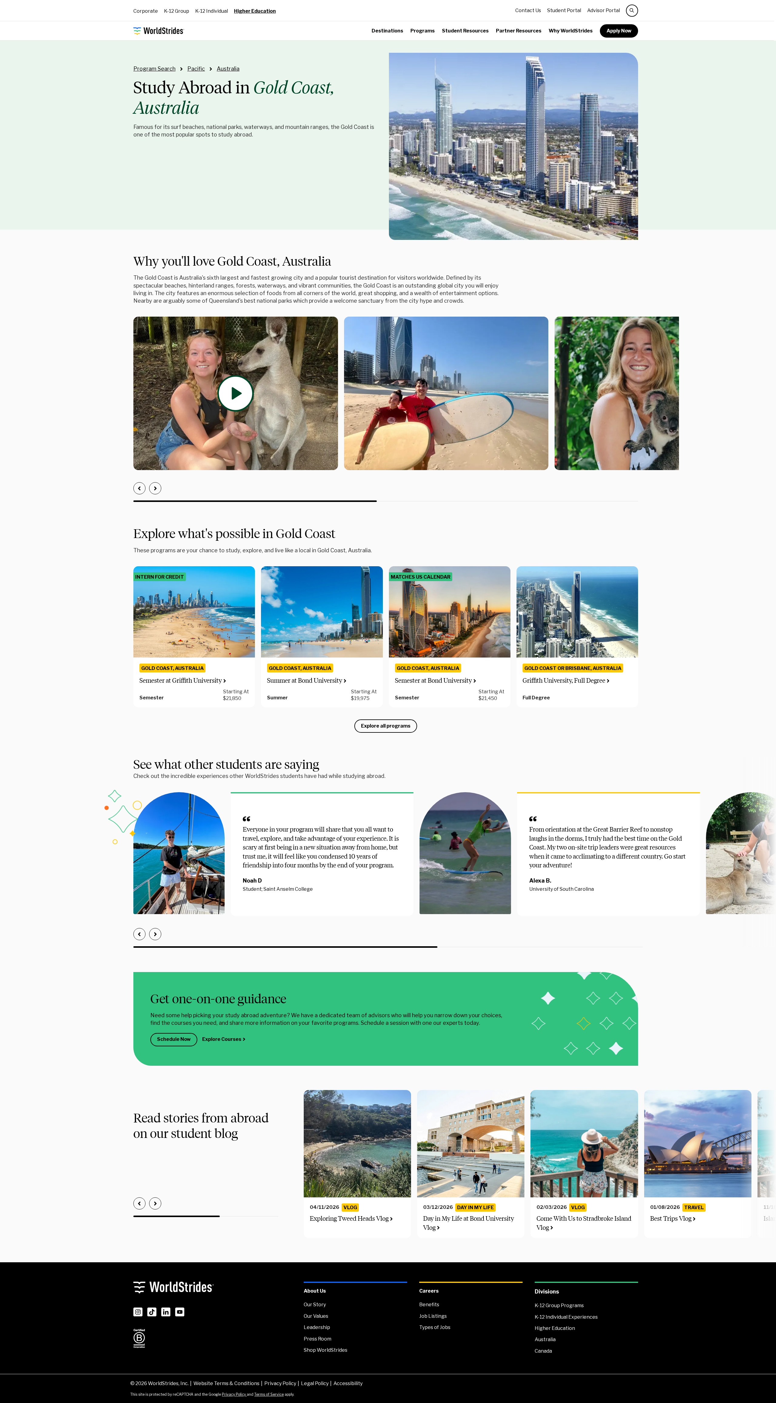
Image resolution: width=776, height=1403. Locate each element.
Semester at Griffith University (180, 680)
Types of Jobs (434, 1327)
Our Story (315, 1304)
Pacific (196, 69)
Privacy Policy (280, 1383)
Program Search (154, 69)
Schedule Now (174, 1039)
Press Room (317, 1339)
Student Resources (465, 31)
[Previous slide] (139, 488)
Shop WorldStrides (325, 1350)
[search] (632, 11)
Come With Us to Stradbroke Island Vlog (584, 1223)
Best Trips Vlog (670, 1218)
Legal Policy (315, 1383)
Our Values (316, 1316)
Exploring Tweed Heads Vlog (349, 1218)
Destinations (387, 31)
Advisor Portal (603, 10)
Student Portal (564, 10)
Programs (422, 31)
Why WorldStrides (571, 31)
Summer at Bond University (304, 680)
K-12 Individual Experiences (566, 1317)
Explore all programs (385, 726)
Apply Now (619, 31)
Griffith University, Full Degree (564, 680)
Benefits (429, 1304)
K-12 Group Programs (559, 1305)
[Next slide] (155, 488)
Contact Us (528, 10)
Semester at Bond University (433, 680)
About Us (315, 1291)
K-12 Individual (211, 11)
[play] (235, 393)
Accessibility (348, 1383)
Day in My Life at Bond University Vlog (468, 1223)
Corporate (145, 11)
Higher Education (255, 11)
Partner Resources (518, 31)
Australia (228, 69)
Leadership (317, 1327)
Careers (429, 1291)
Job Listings (433, 1316)
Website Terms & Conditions (226, 1383)
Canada (543, 1351)
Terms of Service (269, 1394)
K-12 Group (176, 11)
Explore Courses (221, 1039)
